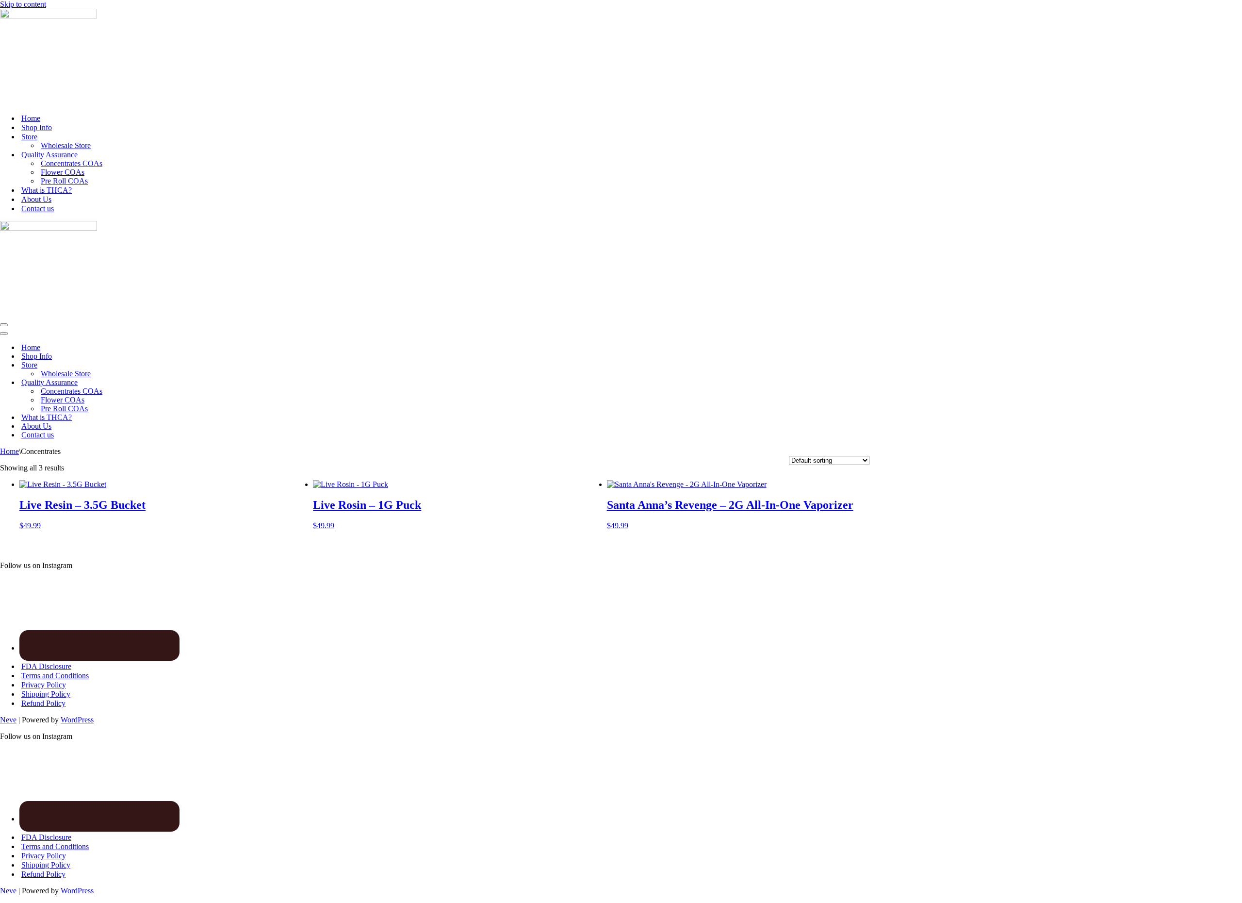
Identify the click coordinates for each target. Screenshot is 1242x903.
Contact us (37, 208)
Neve (8, 720)
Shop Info (36, 127)
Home (30, 118)
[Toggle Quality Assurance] (170, 383)
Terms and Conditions (55, 675)
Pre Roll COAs (64, 181)
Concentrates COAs (71, 163)
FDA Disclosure (46, 666)
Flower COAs (62, 172)
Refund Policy (43, 703)
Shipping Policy (45, 694)
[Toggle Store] (170, 365)
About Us (36, 199)
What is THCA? (46, 190)
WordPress (77, 720)
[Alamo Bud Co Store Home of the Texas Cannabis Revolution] (48, 16)
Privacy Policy (43, 685)
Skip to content (23, 4)
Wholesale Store (66, 145)
